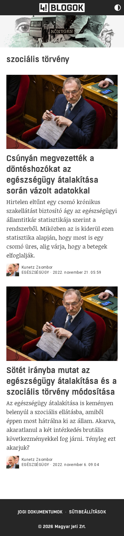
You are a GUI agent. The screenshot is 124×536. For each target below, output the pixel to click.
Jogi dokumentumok (40, 511)
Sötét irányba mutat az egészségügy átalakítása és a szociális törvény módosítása (61, 381)
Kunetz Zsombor (37, 267)
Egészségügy (35, 272)
